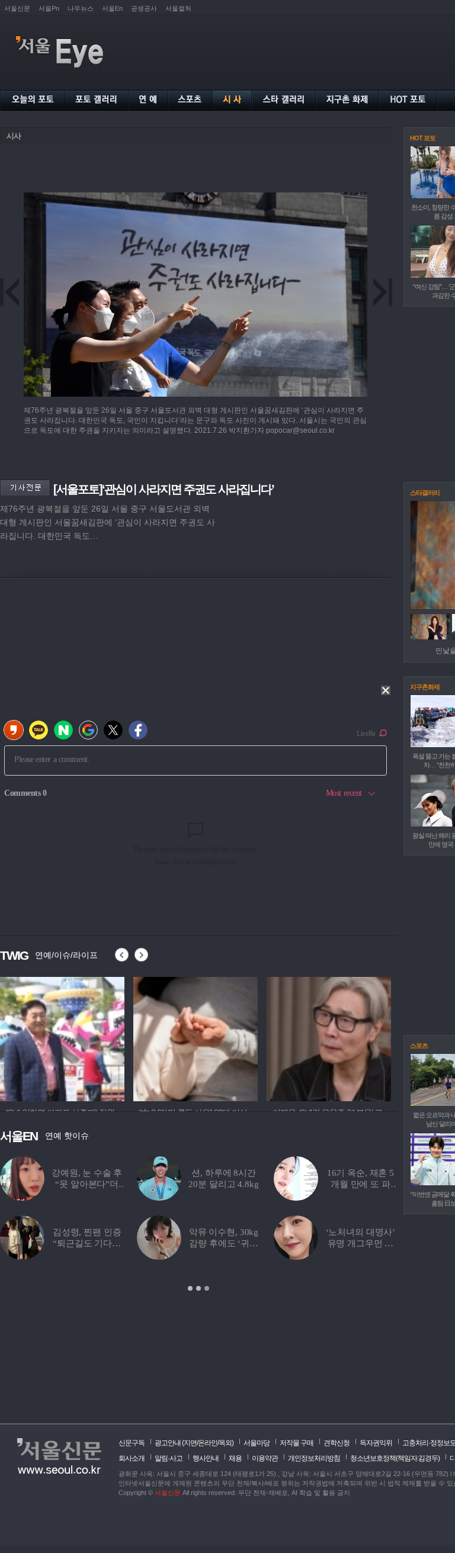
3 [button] (206, 1288)
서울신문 (17, 8)
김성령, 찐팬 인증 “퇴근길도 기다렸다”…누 (87, 1243)
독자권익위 (376, 1443)
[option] (62, 1037)
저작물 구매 (296, 1443)
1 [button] (190, 1288)
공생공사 (144, 8)
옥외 (225, 1443)
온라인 (207, 1443)
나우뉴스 (81, 8)
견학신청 (336, 1443)
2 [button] (198, 1288)
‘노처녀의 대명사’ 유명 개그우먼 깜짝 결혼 (361, 1243)
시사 (14, 135)
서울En (112, 8)
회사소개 (131, 1458)
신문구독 (131, 1443)
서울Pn (49, 8)
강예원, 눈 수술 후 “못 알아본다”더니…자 (87, 1184)
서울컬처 (178, 8)
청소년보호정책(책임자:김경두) (395, 1458)
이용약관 (265, 1458)
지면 (190, 1443)
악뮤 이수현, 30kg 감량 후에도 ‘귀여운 (223, 1243)
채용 (235, 1458)
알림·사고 (168, 1458)
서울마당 (256, 1443)
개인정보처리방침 (314, 1458)
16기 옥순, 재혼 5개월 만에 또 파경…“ (360, 1184)
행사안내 (206, 1458)
